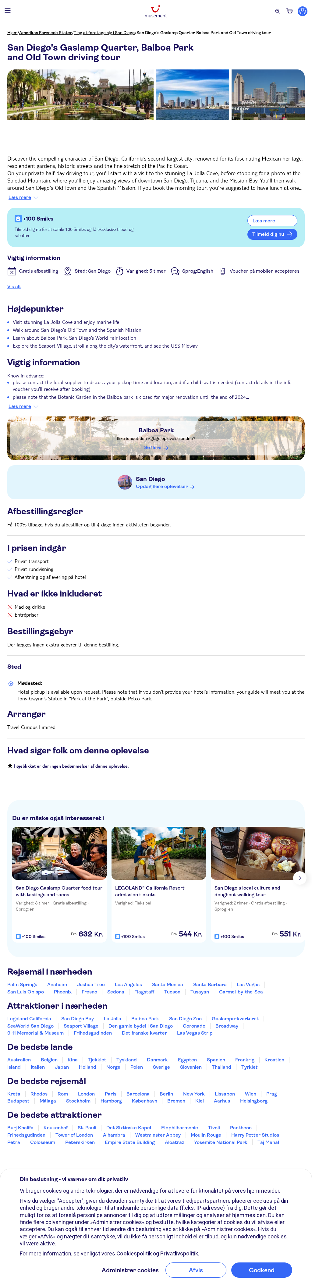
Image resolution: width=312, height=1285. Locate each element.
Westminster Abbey (158, 1135)
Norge (113, 1067)
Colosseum (42, 1142)
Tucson (172, 992)
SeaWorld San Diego (30, 1026)
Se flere (152, 447)
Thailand (221, 1067)
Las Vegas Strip (195, 1033)
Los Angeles (128, 984)
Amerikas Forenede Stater (45, 32)
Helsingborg (254, 1101)
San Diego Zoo (185, 1018)
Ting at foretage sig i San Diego (104, 32)
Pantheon (241, 1128)
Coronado (194, 1026)
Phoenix (63, 992)
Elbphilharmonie (179, 1128)
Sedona (115, 992)
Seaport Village (81, 1026)
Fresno (89, 992)
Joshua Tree (91, 984)
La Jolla (112, 1018)
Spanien (216, 1060)
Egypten (187, 1060)
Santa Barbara (210, 984)
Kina (73, 1060)
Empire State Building (130, 1142)
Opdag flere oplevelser (162, 486)
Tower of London (74, 1135)
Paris (110, 1094)
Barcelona (138, 1094)
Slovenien (191, 1067)
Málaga (48, 1101)
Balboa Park (156, 430)
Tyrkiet (249, 1067)
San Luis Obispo (25, 992)
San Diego (150, 479)
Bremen (176, 1101)
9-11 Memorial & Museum (35, 1033)
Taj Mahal (268, 1142)
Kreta (13, 1094)
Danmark (157, 1060)
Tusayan (199, 992)
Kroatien (274, 1060)
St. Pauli (87, 1128)
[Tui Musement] (156, 11)
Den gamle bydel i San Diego (140, 1026)
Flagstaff (144, 992)
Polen (136, 1067)
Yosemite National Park (220, 1142)
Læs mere (20, 197)
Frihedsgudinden (93, 1033)
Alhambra (114, 1135)
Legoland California (29, 1018)
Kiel (199, 1101)
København (144, 1101)
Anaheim (57, 984)
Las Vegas (248, 984)
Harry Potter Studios (255, 1135)
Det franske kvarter (144, 1033)
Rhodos (39, 1094)
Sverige (161, 1067)
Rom (63, 1094)
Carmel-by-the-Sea (241, 992)
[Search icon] (277, 11)
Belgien (49, 1060)
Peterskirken (80, 1142)
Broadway (226, 1026)
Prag (271, 1094)
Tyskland (126, 1060)
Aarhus (222, 1101)
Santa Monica (167, 984)
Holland (87, 1067)
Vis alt (14, 286)
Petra (13, 1142)
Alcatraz (174, 1142)
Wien (250, 1094)
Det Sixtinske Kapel (128, 1128)
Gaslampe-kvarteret (235, 1018)
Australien (19, 1060)
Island (14, 1067)
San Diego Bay (77, 1018)
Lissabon (225, 1094)
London (86, 1094)
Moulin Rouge (206, 1135)
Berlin (166, 1094)
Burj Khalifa (20, 1128)
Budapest (18, 1101)
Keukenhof (56, 1128)
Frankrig (244, 1060)
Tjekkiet (97, 1060)
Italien (38, 1067)
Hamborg (111, 1101)
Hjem (12, 32)
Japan (62, 1067)
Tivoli (214, 1128)
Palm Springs (22, 984)
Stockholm (78, 1101)
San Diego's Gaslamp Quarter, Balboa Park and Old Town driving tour (203, 32)
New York (194, 1094)
